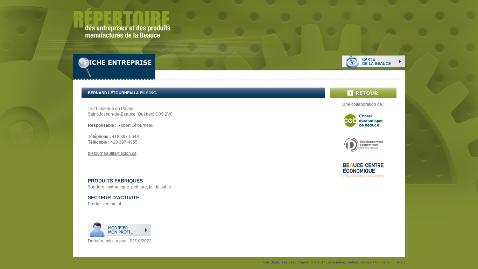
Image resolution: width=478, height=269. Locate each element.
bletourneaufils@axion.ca (112, 153)
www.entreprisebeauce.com (350, 262)
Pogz (401, 262)
